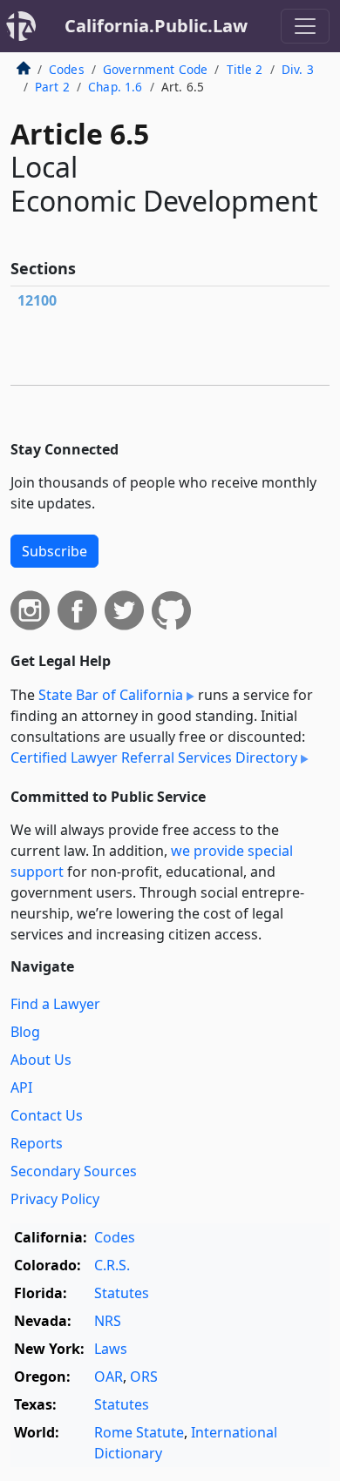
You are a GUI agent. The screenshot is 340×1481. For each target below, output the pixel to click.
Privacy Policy (54, 1198)
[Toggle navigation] (305, 26)
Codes (67, 69)
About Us (40, 1059)
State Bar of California (110, 694)
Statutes (121, 1293)
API (21, 1087)
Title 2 (245, 69)
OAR (108, 1376)
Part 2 (52, 86)
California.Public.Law (156, 25)
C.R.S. (112, 1265)
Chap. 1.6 (115, 86)
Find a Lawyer (55, 1003)
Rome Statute (139, 1432)
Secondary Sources (73, 1171)
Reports (36, 1143)
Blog (25, 1031)
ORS (144, 1376)
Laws (110, 1348)
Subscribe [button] (54, 551)
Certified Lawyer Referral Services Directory (153, 757)
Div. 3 (298, 69)
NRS (107, 1320)
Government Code (155, 69)
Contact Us (46, 1115)
